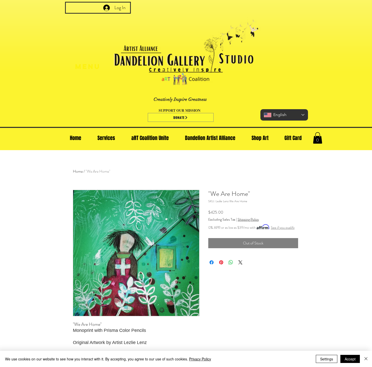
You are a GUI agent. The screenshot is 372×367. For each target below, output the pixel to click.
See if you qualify (283, 227)
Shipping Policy (248, 219)
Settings (326, 358)
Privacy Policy (200, 358)
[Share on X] (240, 262)
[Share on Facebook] (212, 262)
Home (78, 171)
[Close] (366, 359)
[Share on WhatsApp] (231, 262)
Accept (350, 358)
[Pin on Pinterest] (221, 262)
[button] (317, 138)
